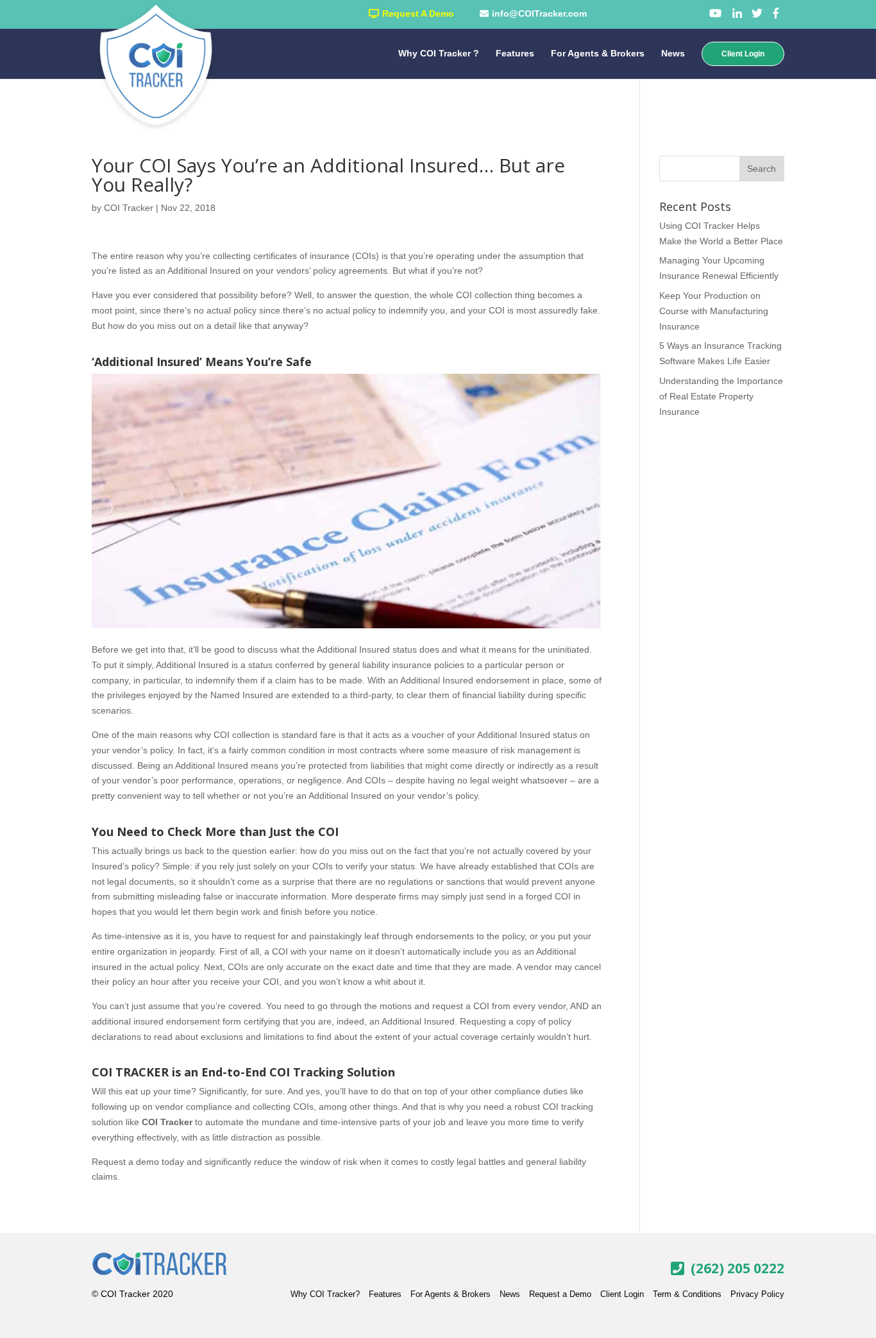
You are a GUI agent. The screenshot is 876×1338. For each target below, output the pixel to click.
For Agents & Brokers (597, 53)
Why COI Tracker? (325, 1294)
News (673, 53)
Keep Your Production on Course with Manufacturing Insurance (713, 310)
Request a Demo (560, 1294)
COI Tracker (128, 208)
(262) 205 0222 (737, 1267)
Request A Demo (418, 13)
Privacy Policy (757, 1294)
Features (515, 53)
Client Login (742, 53)
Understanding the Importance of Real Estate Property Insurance (721, 396)
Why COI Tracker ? (438, 53)
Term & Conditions (687, 1294)
